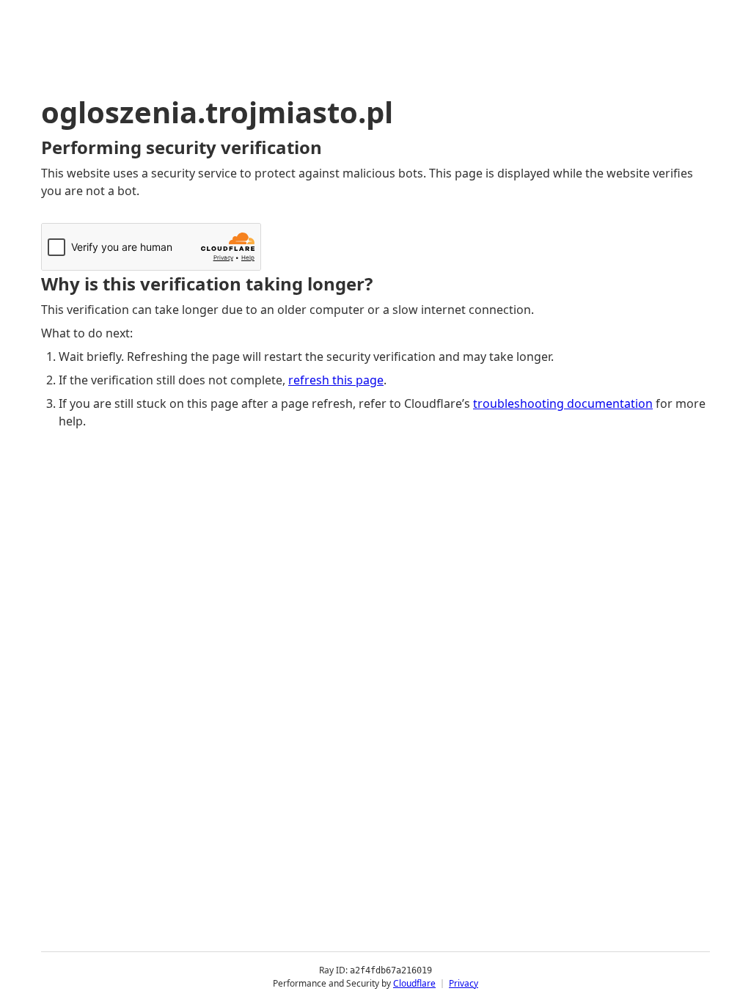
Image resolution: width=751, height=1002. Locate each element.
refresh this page (336, 380)
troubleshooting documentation (563, 403)
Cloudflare (414, 983)
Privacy (463, 983)
